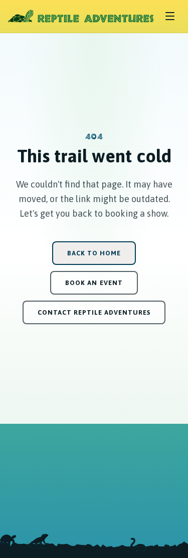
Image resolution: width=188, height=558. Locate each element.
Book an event (93, 283)
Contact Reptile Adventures (94, 312)
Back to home (94, 253)
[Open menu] (170, 16)
